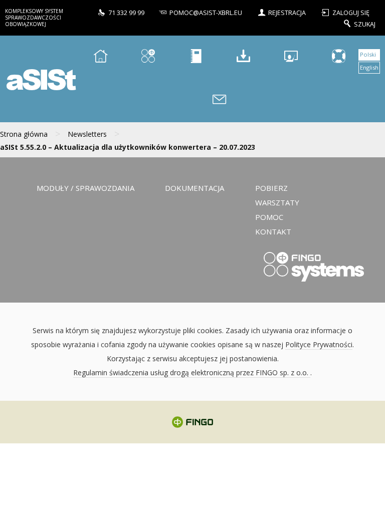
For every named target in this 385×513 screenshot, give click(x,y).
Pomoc (269, 217)
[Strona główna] (100, 57)
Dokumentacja (194, 188)
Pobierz (271, 188)
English (369, 67)
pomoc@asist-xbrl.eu (205, 13)
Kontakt (273, 231)
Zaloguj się (350, 13)
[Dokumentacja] (195, 57)
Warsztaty (277, 202)
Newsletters (87, 134)
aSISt (40, 79)
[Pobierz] (243, 57)
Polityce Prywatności (318, 344)
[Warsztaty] (290, 57)
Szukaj (364, 24)
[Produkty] (147, 57)
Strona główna (24, 134)
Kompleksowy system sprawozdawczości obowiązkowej (34, 18)
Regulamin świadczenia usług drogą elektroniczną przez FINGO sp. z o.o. (191, 372)
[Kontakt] (219, 101)
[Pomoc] (338, 57)
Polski (368, 54)
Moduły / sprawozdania (85, 188)
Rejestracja (287, 13)
